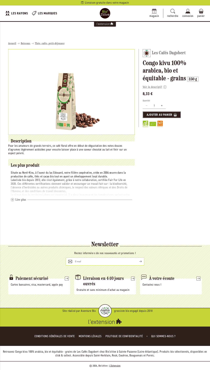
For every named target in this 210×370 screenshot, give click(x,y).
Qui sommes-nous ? (163, 336)
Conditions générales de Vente (54, 336)
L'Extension (115, 365)
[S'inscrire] (138, 261)
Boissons (25, 43)
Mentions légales (90, 336)
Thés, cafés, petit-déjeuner (50, 43)
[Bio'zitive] (105, 13)
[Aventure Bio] (105, 310)
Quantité (146, 100)
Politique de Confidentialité (124, 336)
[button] (172, 13)
